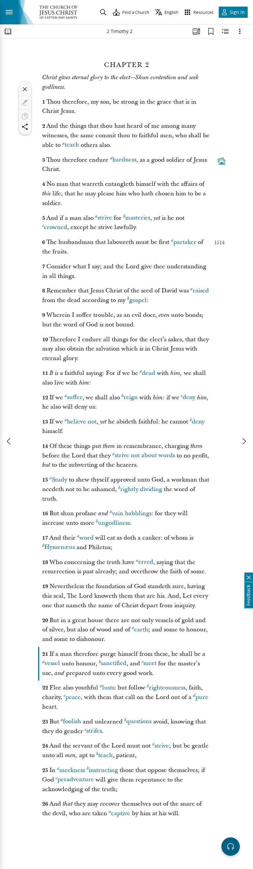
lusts (108, 688)
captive (120, 813)
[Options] (239, 31)
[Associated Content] (221, 161)
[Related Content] (225, 31)
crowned (55, 227)
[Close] (25, 89)
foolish (72, 722)
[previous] (9, 441)
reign (131, 397)
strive (105, 218)
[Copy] (25, 116)
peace (73, 697)
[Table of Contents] (8, 31)
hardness (124, 160)
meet (149, 663)
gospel (138, 300)
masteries (137, 218)
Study (59, 480)
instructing (103, 770)
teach (72, 145)
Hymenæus (59, 547)
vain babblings (132, 513)
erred (145, 562)
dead (148, 373)
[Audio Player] (230, 846)
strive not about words (145, 455)
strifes (94, 731)
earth (141, 629)
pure (201, 697)
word (86, 538)
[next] (243, 441)
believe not (82, 422)
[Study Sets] (196, 31)
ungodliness (114, 523)
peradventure (75, 780)
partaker (184, 242)
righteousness (167, 688)
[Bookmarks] (210, 31)
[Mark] (25, 102)
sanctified (113, 663)
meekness (72, 770)
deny (189, 397)
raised (201, 290)
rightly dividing (141, 489)
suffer (74, 397)
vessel (52, 663)
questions (139, 722)
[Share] (25, 126)
